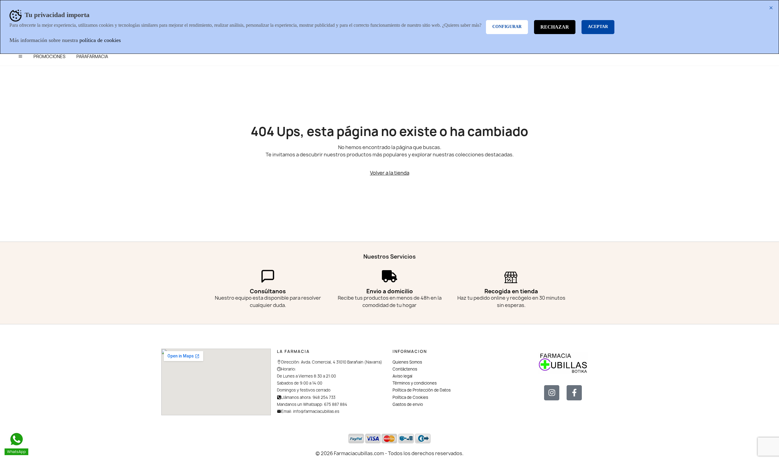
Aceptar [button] (598, 26)
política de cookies (100, 40)
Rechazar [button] (554, 27)
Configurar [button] (507, 26)
